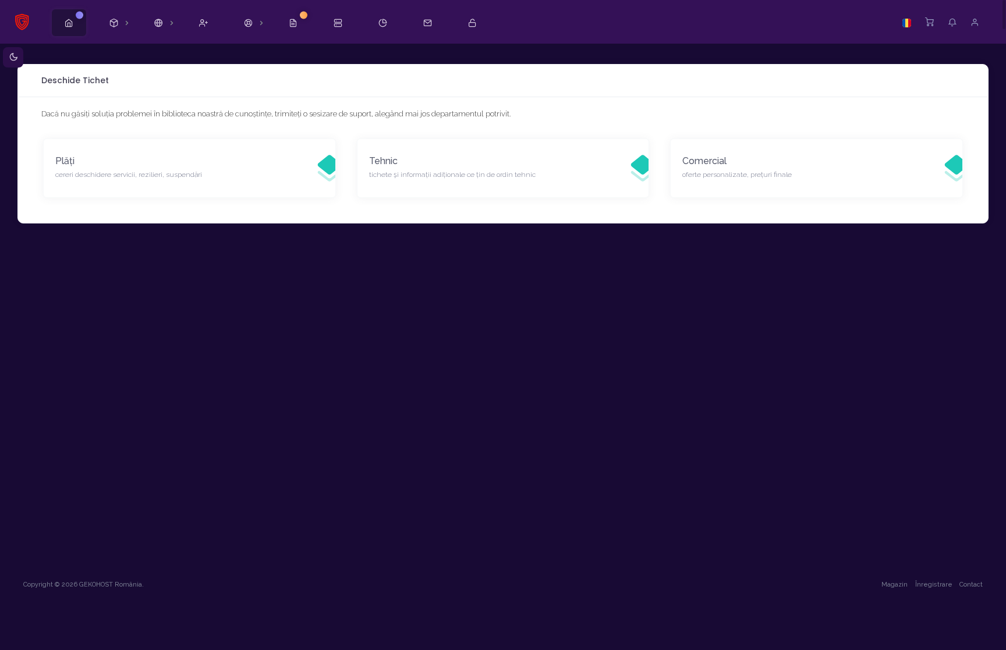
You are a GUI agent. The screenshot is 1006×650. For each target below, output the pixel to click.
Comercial (704, 160)
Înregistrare (933, 584)
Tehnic (383, 160)
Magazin (894, 584)
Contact (971, 584)
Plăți (65, 160)
